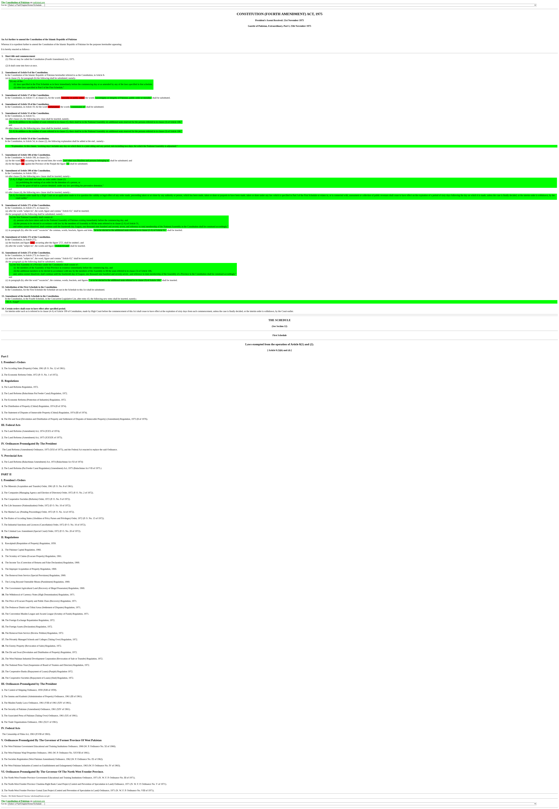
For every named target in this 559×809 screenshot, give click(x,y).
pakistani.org (39, 2)
